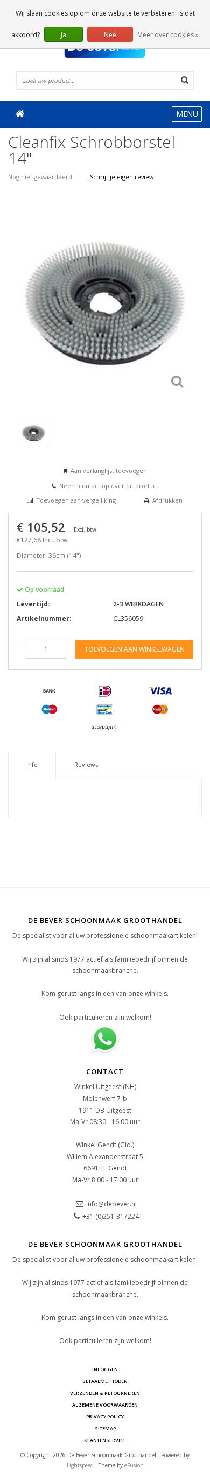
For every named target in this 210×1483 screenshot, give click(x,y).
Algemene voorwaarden (105, 1404)
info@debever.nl (111, 1204)
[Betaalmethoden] (49, 691)
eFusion (134, 1465)
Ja (63, 34)
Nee (110, 34)
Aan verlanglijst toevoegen (109, 471)
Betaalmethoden (105, 1381)
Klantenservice (105, 1440)
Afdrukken (167, 500)
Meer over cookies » (168, 34)
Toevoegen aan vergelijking (76, 500)
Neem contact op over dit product (108, 486)
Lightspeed (80, 1465)
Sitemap (105, 1428)
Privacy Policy (105, 1416)
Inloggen (105, 1369)
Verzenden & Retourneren (105, 1392)
